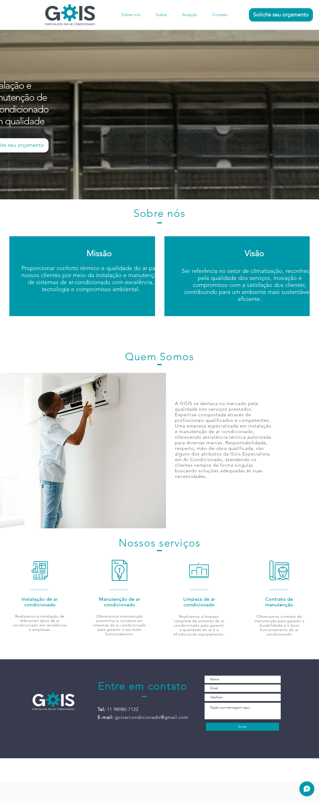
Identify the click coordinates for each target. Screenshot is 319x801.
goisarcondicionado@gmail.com (151, 717)
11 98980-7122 (122, 709)
